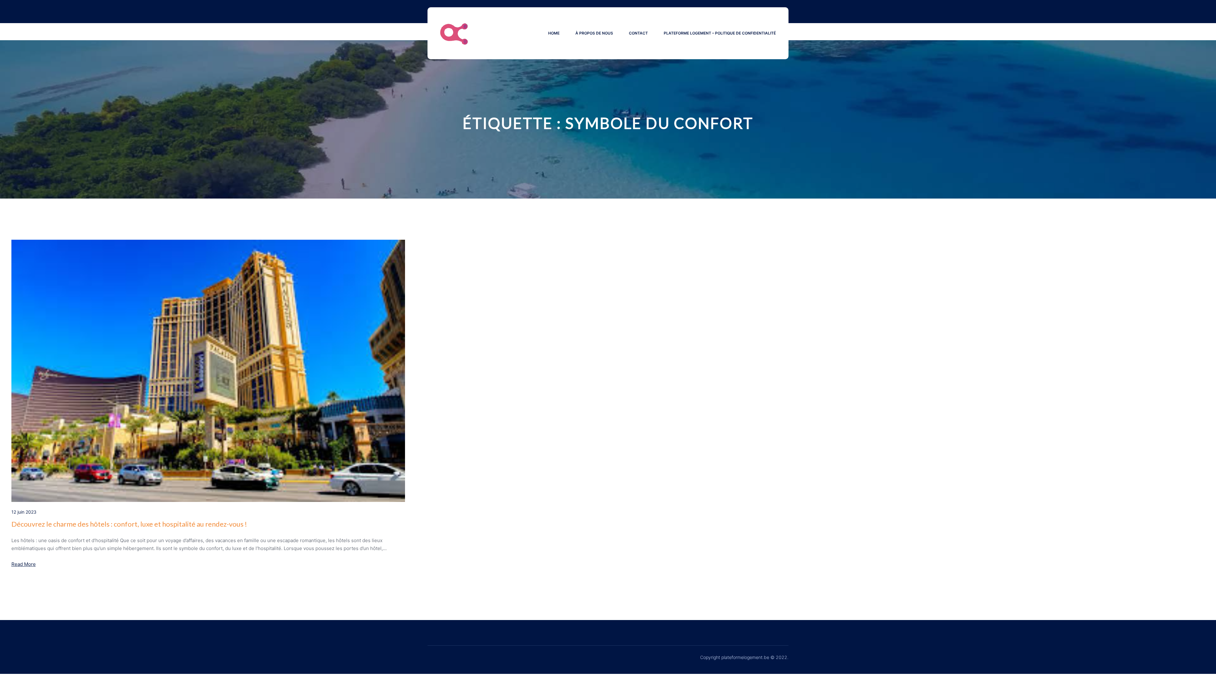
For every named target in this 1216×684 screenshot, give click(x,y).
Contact (638, 33)
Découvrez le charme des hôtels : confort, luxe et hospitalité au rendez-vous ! (129, 524)
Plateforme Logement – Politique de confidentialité (720, 33)
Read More (23, 564)
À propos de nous (594, 33)
